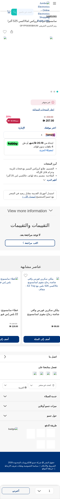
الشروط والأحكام (48, 466)
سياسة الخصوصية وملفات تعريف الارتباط (21, 466)
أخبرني (15, 490)
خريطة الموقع (47, 468)
